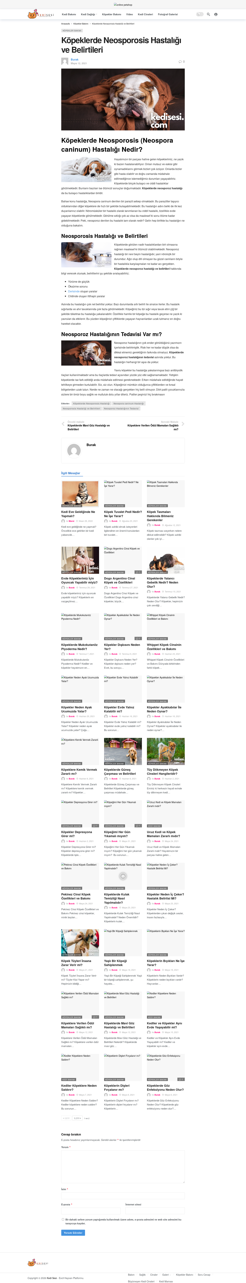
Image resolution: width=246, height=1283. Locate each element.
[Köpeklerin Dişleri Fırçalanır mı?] (123, 1067)
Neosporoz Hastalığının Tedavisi (121, 408)
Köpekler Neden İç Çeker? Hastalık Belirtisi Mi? (165, 896)
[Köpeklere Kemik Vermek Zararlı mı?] (80, 751)
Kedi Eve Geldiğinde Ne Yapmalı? (78, 514)
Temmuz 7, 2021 (86, 653)
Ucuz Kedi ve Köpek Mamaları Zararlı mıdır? (163, 834)
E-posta (66, 1204)
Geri (67, 1118)
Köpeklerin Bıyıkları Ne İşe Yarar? (166, 963)
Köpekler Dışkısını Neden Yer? (122, 647)
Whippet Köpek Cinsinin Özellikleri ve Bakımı (164, 647)
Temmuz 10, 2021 (173, 591)
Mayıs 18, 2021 (129, 969)
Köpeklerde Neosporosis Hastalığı (91, 403)
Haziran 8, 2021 (86, 778)
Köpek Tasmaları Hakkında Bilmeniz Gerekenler (160, 516)
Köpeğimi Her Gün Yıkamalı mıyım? (117, 834)
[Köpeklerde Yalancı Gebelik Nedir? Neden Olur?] (166, 560)
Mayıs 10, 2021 (172, 1032)
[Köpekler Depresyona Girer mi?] (80, 813)
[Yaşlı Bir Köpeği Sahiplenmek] (123, 942)
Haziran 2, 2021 (172, 778)
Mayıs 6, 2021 (128, 1094)
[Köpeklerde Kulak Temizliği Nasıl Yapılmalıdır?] (123, 876)
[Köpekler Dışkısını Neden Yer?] (123, 626)
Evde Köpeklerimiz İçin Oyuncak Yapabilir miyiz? (79, 580)
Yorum (66, 1147)
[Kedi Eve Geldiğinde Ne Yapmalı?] (80, 493)
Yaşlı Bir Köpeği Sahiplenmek (115, 963)
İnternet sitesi (133, 1204)
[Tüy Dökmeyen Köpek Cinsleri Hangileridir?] (166, 751)
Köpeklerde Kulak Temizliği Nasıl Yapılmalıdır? (116, 898)
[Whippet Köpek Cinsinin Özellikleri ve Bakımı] (166, 626)
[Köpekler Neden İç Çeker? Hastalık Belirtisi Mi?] (166, 876)
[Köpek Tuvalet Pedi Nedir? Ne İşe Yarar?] (123, 493)
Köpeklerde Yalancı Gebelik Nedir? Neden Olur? (162, 582)
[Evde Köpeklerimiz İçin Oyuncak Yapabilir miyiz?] (80, 560)
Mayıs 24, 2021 (172, 841)
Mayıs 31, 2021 (129, 841)
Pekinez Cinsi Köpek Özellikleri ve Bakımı (76, 896)
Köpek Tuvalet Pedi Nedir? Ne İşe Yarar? (123, 514)
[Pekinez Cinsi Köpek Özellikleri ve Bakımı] (80, 876)
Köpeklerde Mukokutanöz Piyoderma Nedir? (79, 647)
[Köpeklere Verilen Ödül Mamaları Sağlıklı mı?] (80, 1005)
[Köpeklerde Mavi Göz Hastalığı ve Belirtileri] (123, 1005)
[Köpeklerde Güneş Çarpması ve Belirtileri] (123, 751)
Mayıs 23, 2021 (129, 907)
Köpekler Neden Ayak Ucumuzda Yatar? (76, 709)
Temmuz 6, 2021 (129, 653)
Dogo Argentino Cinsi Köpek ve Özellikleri (119, 580)
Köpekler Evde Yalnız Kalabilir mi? (119, 709)
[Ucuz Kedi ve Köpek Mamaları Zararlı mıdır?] (166, 813)
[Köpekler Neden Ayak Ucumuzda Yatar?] (80, 689)
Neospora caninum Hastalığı (129, 403)
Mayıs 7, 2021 (85, 1094)
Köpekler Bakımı (72, 30)
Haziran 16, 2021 (130, 716)
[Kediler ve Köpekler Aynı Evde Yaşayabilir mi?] (166, 1005)
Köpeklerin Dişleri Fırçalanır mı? (117, 1087)
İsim (64, 1189)
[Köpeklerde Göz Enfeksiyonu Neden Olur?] (166, 1067)
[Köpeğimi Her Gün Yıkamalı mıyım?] (123, 813)
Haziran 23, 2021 (173, 653)
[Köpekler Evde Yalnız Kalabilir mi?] (123, 689)
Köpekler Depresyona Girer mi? (76, 834)
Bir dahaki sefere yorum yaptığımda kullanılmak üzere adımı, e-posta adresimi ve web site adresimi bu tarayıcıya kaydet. (123, 1221)
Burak (74, 59)
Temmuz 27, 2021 (130, 587)
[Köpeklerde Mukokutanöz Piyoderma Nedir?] (80, 626)
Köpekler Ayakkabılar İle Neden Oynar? (164, 709)
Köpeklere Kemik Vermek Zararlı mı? (79, 771)
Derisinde (74, 291)
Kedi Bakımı (154, 826)
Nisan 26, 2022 (86, 520)
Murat (71, 520)
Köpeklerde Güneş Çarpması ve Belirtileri (120, 771)
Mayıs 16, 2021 (172, 969)
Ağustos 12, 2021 (173, 525)
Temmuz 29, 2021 (87, 587)
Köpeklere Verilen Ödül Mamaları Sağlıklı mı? (77, 1025)
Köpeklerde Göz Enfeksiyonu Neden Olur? (165, 1087)
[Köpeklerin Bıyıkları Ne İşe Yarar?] (166, 942)
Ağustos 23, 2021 (130, 520)
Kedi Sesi (52, 1278)
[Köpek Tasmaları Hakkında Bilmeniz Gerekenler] (166, 493)
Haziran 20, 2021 (87, 716)
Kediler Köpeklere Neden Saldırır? (79, 1087)
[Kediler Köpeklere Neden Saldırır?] (80, 1067)
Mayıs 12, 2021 (79, 63)
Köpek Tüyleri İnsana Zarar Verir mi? (76, 963)
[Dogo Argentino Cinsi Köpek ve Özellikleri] (123, 560)
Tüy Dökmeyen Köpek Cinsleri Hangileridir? (162, 771)
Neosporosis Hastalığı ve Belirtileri (81, 408)
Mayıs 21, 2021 (86, 969)
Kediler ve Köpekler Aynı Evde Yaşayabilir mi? (164, 1025)
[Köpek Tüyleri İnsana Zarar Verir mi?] (80, 942)
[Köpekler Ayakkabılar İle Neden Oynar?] (166, 689)
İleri (76, 1118)
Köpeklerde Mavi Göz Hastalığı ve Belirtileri (119, 1025)
